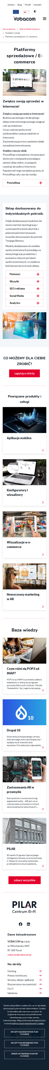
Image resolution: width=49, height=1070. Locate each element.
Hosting (11, 971)
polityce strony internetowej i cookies (28, 1023)
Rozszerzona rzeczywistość (21, 984)
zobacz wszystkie (24, 880)
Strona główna (9, 29)
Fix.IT (10, 988)
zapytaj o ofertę (24, 373)
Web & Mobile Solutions (30, 29)
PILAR (28, 4)
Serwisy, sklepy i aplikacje (20, 979)
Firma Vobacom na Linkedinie (28, 924)
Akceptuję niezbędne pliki (24, 1044)
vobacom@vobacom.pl (19, 954)
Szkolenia (12, 993)
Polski (26, 11)
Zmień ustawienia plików (24, 1054)
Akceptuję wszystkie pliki (24, 1033)
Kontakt (37, 4)
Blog (19, 4)
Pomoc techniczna (17, 975)
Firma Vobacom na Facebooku (20, 924)
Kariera (11, 4)
